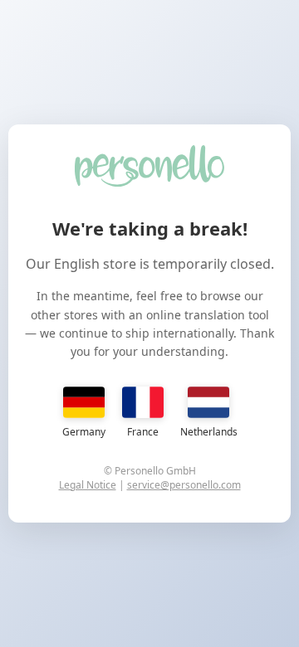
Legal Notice (87, 485)
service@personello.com (184, 485)
